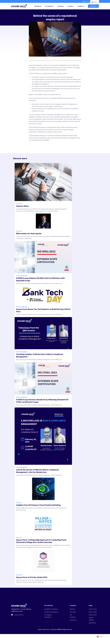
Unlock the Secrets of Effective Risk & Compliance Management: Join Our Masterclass (37, 470)
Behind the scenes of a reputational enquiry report (55, 17)
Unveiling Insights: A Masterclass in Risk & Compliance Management (39, 355)
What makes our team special (28, 233)
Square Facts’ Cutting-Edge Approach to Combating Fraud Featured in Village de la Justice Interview (41, 541)
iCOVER (59, 629)
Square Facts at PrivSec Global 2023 (31, 577)
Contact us (84, 1)
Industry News (22, 206)
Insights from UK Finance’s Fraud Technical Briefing (38, 505)
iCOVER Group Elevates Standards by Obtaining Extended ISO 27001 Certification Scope (42, 400)
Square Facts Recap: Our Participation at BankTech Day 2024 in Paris (43, 310)
